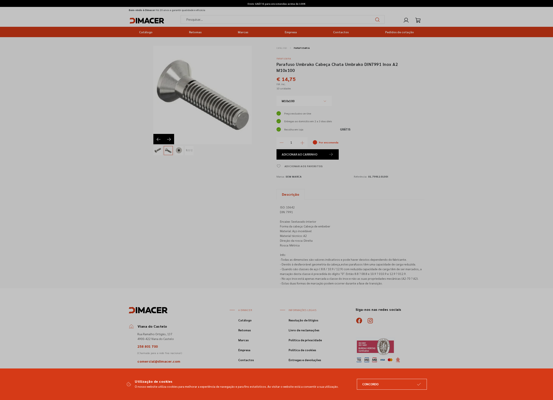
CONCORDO (370, 384)
